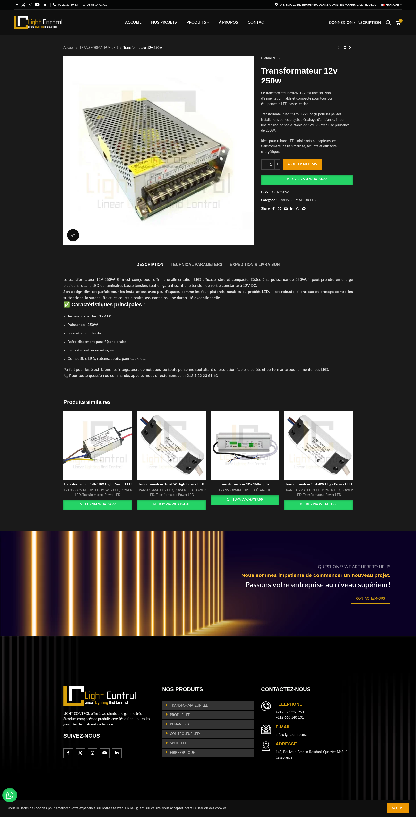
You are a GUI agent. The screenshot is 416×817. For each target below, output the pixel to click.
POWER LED (110, 490)
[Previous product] (338, 48)
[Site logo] (38, 22)
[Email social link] (286, 209)
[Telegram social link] (304, 209)
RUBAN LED (179, 724)
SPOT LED (178, 743)
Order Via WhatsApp (309, 179)
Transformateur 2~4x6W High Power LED (318, 484)
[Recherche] (388, 22)
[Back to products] (344, 48)
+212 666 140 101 (290, 717)
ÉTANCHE (263, 490)
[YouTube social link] (37, 4)
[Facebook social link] (17, 4)
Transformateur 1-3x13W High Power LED (98, 484)
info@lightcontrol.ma (291, 735)
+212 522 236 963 (290, 712)
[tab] (149, 262)
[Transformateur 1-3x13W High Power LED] (97, 445)
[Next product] (350, 48)
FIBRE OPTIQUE (182, 753)
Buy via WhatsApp (100, 504)
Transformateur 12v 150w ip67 (245, 484)
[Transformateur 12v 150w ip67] (245, 445)
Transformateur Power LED (101, 495)
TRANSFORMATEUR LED (98, 48)
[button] (307, 180)
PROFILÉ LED (180, 715)
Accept (398, 808)
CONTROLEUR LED (185, 734)
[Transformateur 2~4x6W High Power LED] (318, 445)
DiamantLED (270, 58)
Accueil (68, 48)
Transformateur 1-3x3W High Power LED (171, 484)
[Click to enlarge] (73, 235)
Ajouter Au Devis (302, 164)
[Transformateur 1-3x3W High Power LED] (171, 445)
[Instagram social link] (30, 4)
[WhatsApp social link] (298, 209)
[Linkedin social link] (44, 4)
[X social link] (23, 4)
